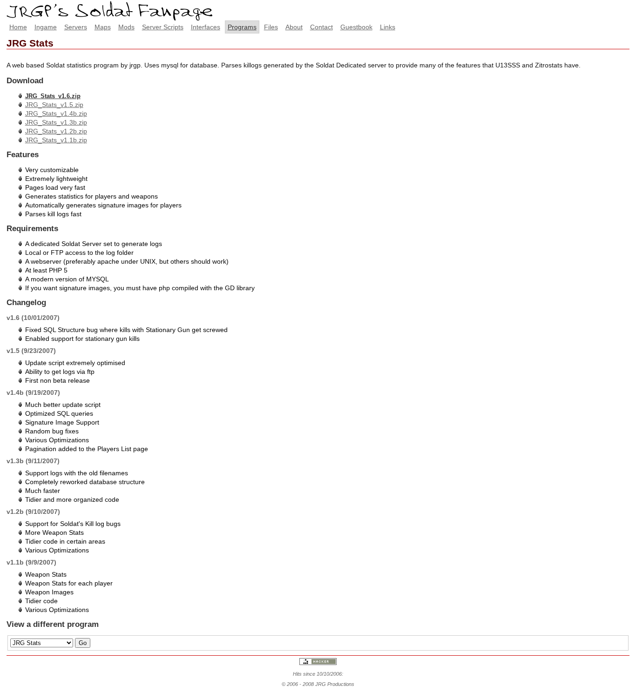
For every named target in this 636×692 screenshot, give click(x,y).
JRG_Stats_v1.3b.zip (56, 122)
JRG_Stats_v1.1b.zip (56, 140)
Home (18, 27)
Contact (321, 27)
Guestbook (356, 27)
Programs (242, 27)
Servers (75, 27)
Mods (126, 27)
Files (271, 27)
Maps (103, 27)
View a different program (53, 624)
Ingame (45, 27)
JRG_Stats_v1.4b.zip (56, 113)
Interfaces (205, 27)
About (294, 27)
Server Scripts (162, 27)
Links (387, 27)
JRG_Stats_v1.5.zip (54, 104)
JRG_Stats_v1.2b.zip (56, 131)
